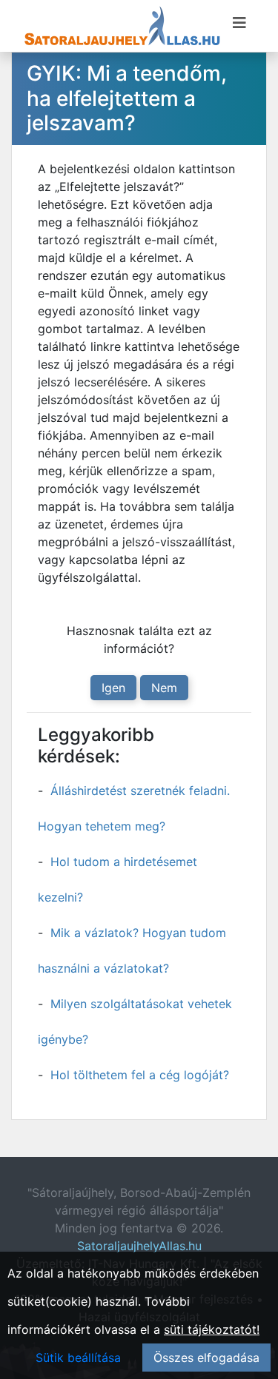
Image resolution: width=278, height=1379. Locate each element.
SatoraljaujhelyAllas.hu (139, 1245)
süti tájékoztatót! (211, 1329)
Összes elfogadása (206, 1357)
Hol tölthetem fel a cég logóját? (139, 1074)
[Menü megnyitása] (239, 23)
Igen (113, 687)
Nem (164, 687)
